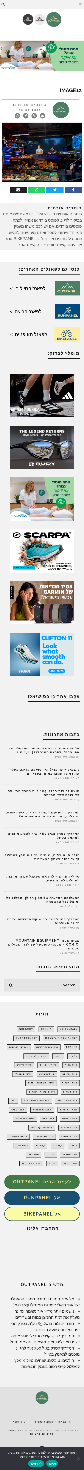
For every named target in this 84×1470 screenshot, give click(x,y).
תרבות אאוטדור (31, 1163)
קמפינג (40, 1146)
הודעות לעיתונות (36, 1056)
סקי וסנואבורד (44, 1136)
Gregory (26, 1029)
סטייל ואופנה (69, 1128)
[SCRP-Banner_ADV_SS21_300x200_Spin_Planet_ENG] (42, 550)
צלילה (73, 1146)
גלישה (73, 1056)
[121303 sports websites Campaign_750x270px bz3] (42, 55)
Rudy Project (26, 1038)
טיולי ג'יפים (24, 1065)
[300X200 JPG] (42, 395)
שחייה (50, 1154)
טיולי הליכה (69, 1074)
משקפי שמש (69, 1119)
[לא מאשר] (78, 1458)
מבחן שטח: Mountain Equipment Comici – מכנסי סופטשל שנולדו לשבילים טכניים (44, 944)
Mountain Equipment (61, 1038)
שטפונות (33, 1154)
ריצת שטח (22, 1146)
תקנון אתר (16, 1430)
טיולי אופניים (48, 1065)
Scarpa (71, 1047)
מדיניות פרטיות (42, 1434)
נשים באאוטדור (25, 1119)
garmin (46, 1029)
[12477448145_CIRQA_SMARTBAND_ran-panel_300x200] (42, 602)
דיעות (58, 1056)
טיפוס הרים (70, 1092)
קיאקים (57, 1146)
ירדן (13, 1101)
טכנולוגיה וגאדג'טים (37, 1101)
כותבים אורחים (30, 104)
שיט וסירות (70, 1163)
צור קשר (19, 1422)
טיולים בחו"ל (23, 1074)
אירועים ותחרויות (47, 1047)
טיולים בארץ (46, 1074)
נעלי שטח (48, 1119)
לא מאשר (36, 1463)
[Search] (3, 4)
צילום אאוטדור (18, 1136)
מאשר (52, 1463)
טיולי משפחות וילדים (41, 1083)
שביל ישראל (69, 1154)
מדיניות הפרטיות (29, 1457)
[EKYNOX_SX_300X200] (42, 446)
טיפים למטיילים (67, 1101)
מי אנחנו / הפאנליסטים (53, 1422)
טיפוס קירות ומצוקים (42, 1092)
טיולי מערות (69, 1083)
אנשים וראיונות (18, 1047)
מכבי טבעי (18, 1110)
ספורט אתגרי (69, 1136)
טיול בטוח (71, 1065)
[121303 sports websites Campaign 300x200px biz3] (42, 498)
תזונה (52, 1163)
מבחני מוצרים (68, 1110)
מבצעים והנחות (42, 1110)
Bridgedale (68, 1029)
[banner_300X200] (42, 654)
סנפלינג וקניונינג (42, 1128)
